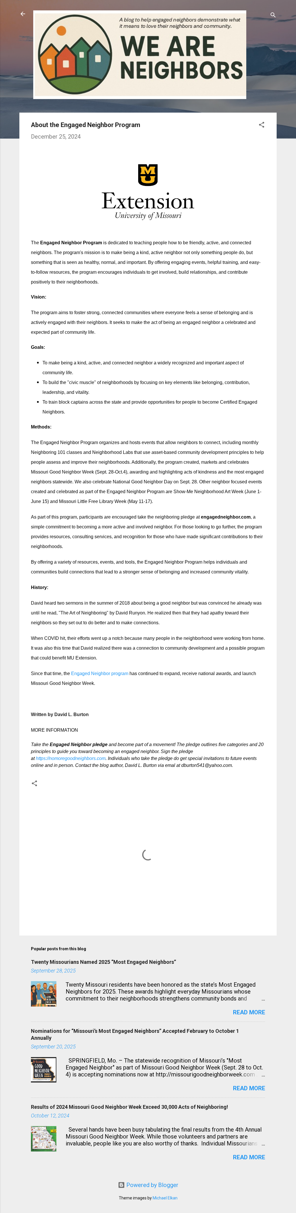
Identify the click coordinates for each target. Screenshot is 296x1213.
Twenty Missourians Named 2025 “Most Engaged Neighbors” (103, 962)
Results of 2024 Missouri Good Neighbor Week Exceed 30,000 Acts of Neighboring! (129, 1107)
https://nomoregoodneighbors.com (71, 758)
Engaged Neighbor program (99, 673)
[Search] (273, 16)
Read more (249, 1012)
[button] (261, 125)
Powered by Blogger (151, 1185)
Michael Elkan (165, 1198)
